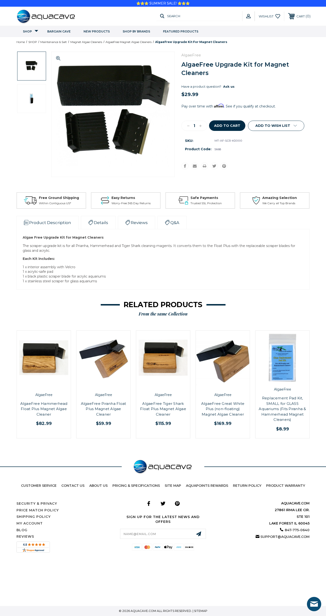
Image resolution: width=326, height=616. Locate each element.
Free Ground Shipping (59, 198)
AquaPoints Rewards (207, 485)
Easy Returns (123, 198)
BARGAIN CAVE (59, 31)
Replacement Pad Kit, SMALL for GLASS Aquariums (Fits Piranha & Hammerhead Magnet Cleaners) (282, 409)
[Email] (194, 166)
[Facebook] (185, 166)
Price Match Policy (37, 510)
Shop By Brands (136, 31)
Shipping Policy (33, 516)
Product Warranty (285, 485)
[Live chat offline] (314, 604)
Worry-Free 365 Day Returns (131, 203)
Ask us (229, 86)
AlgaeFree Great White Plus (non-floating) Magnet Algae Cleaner (222, 409)
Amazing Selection (279, 198)
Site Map (173, 485)
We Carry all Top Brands (278, 203)
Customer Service (39, 485)
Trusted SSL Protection (206, 203)
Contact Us (72, 485)
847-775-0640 (297, 530)
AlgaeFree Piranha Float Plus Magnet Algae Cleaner (103, 409)
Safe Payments (204, 198)
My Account (29, 523)
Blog (21, 530)
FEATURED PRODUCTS (180, 31)
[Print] (204, 166)
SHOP (27, 31)
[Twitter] (214, 166)
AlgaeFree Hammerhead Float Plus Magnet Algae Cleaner (44, 409)
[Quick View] (38, 385)
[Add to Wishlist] (49, 385)
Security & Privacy (36, 503)
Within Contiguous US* (55, 203)
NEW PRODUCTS (97, 31)
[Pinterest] (224, 166)
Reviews (25, 536)
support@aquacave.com (285, 537)
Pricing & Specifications (136, 485)
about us (98, 485)
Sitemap (200, 611)
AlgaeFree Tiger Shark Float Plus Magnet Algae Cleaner (163, 409)
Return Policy (247, 485)
